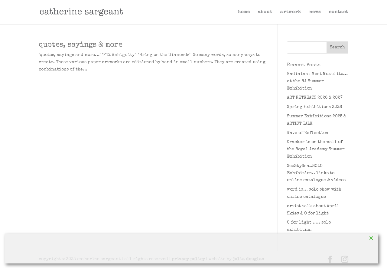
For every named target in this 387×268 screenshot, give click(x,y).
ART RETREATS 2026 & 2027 (315, 98)
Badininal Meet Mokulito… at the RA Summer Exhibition (317, 81)
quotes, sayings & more (80, 45)
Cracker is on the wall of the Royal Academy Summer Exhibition (316, 149)
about (265, 12)
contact (338, 12)
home (244, 12)
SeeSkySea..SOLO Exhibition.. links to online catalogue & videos (316, 173)
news (315, 12)
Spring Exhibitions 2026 (314, 107)
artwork (290, 12)
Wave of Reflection (307, 133)
